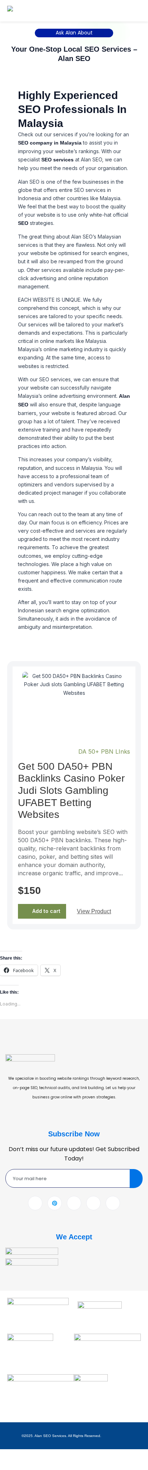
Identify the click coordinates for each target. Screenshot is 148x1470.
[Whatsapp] (93, 1203)
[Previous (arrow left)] (8, 1465)
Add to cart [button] (46, 911)
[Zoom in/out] (8, 1455)
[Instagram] (113, 1203)
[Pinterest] (54, 1203)
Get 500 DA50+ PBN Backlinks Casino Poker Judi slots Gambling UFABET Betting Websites (71, 790)
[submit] (136, 1178)
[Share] (46, 1455)
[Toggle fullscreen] (27, 1455)
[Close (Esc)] (64, 1455)
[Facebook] (35, 1203)
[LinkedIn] (74, 1203)
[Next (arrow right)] (27, 1465)
